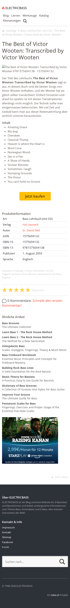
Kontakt (6, 532)
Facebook (7, 542)
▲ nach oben (59, 477)
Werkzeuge (30, 15)
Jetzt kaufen (35, 196)
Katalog (44, 15)
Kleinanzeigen (12, 20)
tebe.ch (55, 595)
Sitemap (6, 537)
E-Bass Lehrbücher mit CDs (39, 270)
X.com (5, 547)
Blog (6, 15)
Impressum (8, 527)
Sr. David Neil (31, 230)
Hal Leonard (30, 224)
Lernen (15, 15)
